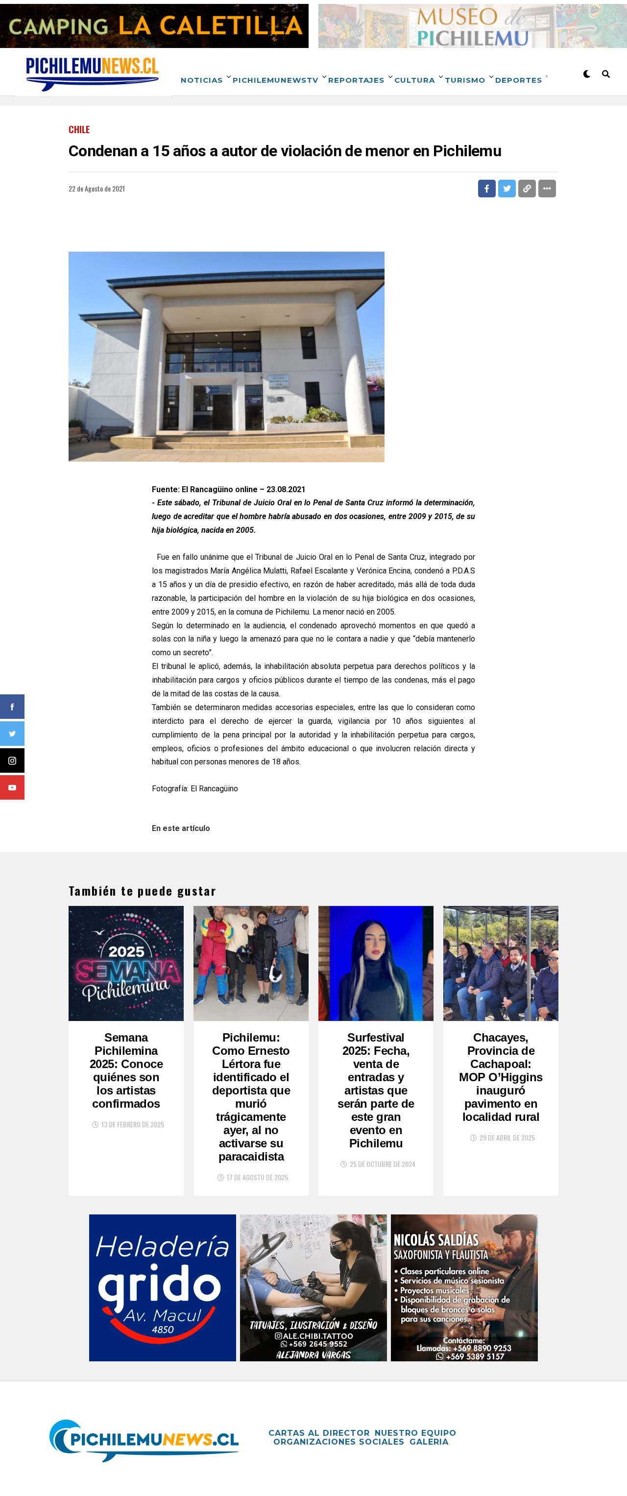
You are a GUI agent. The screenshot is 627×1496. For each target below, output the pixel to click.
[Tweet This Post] (507, 188)
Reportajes (356, 80)
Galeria (429, 1442)
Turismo (465, 80)
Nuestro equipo (416, 1433)
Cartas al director (319, 1433)
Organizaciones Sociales (339, 1442)
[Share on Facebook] (487, 188)
